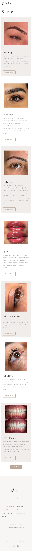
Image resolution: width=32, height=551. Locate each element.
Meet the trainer (8, 506)
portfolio (5, 516)
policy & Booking (7, 513)
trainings (19, 506)
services (5, 510)
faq (17, 510)
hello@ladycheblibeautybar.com (16, 527)
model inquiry (21, 513)
